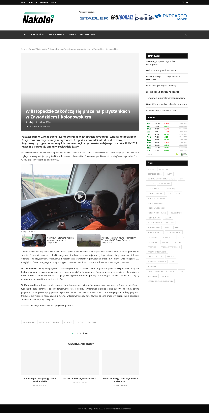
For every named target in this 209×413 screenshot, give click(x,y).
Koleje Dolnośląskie (156, 198)
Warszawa (152, 276)
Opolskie (68, 322)
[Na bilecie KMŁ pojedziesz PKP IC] (80, 362)
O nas (23, 2)
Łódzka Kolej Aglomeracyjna (160, 281)
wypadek (165, 276)
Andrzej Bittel (165, 169)
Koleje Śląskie (176, 213)
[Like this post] (74, 333)
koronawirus (154, 218)
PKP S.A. (165, 242)
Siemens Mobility (155, 257)
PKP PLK (80, 322)
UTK (181, 271)
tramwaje (152, 266)
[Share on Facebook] (77, 333)
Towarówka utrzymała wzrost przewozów (165, 98)
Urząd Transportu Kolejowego (161, 271)
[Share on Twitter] (80, 333)
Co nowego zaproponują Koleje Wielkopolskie (40, 380)
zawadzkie (92, 322)
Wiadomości (37, 34)
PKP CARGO (152, 237)
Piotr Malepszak (174, 232)
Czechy (151, 184)
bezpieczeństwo (155, 174)
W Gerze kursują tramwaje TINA (161, 110)
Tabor (173, 261)
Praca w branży (87, 34)
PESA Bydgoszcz (155, 232)
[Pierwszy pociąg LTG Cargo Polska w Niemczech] (120, 362)
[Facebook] (179, 2)
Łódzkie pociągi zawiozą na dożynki (162, 91)
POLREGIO (177, 242)
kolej (178, 193)
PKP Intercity (167, 237)
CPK (181, 179)
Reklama (44, 2)
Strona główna (27, 49)
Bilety (169, 174)
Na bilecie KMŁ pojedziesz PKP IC (80, 378)
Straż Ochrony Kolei (157, 261)
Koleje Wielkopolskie (157, 213)
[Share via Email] (86, 333)
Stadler (170, 257)
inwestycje (170, 189)
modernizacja (154, 227)
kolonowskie (29, 322)
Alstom (151, 169)
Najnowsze (154, 56)
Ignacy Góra (164, 184)
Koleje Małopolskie (156, 208)
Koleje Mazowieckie (156, 203)
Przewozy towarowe (157, 252)
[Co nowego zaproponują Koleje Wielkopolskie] (40, 362)
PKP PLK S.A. (152, 242)
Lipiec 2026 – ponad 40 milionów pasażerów (166, 104)
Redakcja (33, 2)
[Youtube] (187, 2)
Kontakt (55, 2)
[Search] (186, 35)
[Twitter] (183, 2)
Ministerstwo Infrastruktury (161, 223)
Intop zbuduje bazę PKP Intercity (161, 85)
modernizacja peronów (49, 322)
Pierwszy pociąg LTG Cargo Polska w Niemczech (120, 380)
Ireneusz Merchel (155, 193)
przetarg (152, 247)
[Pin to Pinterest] (83, 333)
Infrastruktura (155, 189)
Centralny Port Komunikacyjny (161, 179)
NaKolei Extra (55, 34)
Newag (167, 227)
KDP (169, 193)
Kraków (167, 218)
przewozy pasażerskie (170, 247)
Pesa (177, 227)
